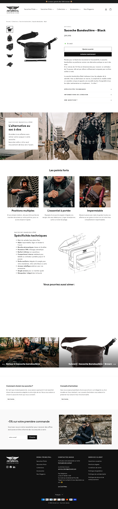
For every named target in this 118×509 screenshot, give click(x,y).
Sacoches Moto (46, 9)
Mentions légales (93, 464)
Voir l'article (11, 399)
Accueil (8, 21)
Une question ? (70, 100)
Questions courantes (95, 461)
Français (57, 495)
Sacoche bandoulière (25, 21)
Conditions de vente (94, 467)
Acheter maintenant (88, 54)
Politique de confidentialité (97, 474)
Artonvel (67, 26)
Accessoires (74, 9)
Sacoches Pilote (30, 9)
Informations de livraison (76, 95)
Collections (61, 9)
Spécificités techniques (75, 89)
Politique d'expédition (95, 471)
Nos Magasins (89, 9)
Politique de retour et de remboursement (96, 478)
